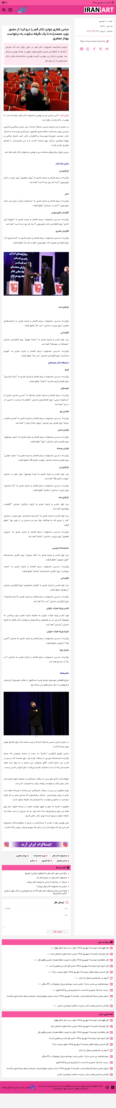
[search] (3, 9)
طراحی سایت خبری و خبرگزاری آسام (16, 1087)
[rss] (112, 1087)
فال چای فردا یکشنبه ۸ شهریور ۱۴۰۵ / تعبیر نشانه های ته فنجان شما (78, 954)
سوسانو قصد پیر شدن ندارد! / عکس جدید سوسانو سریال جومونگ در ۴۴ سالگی (73, 984)
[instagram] (107, 1087)
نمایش (102, 21)
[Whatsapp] (88, 49)
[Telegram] (107, 49)
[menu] (10, 9)
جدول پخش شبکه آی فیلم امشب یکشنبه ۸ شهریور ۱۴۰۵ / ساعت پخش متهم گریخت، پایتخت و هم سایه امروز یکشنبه (58, 998)
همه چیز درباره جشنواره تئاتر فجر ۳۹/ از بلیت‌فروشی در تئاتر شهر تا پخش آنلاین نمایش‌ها (35, 892)
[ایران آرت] (99, 10)
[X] (100, 49)
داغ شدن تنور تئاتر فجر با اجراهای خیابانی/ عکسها (46, 873)
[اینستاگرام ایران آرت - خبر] (36, 844)
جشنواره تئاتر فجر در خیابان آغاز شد (51, 877)
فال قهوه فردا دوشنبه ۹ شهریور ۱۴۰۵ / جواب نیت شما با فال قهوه (79, 948)
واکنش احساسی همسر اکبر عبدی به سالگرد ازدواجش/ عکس (81, 1006)
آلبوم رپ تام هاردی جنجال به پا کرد (91, 978)
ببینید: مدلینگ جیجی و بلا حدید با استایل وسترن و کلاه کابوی (80, 990)
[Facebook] (94, 49)
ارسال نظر (57, 931)
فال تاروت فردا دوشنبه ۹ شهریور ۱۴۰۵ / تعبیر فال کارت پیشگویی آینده (77, 966)
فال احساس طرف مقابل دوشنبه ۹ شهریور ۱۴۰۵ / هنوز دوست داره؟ (78, 972)
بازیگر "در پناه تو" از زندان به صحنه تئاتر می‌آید (47, 882)
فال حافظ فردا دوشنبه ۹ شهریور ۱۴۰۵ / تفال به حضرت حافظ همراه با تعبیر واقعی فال (71, 960)
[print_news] (81, 49)
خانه (110, 21)
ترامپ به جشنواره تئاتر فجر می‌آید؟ (51, 886)
